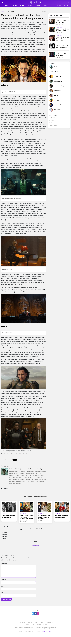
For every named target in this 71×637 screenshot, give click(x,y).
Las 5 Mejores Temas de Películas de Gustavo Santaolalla (44, 517)
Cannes (46, 620)
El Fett (55, 67)
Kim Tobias (56, 100)
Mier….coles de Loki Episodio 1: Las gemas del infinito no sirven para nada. (22, 16)
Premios (45, 5)
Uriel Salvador (57, 76)
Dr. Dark (51, 123)
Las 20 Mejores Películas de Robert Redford (62, 38)
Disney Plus (10, 454)
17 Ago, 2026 (58, 57)
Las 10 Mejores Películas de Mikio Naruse (8, 516)
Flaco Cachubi (57, 110)
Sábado (5, 534)
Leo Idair (56, 95)
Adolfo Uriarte (53, 117)
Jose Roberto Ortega (59, 86)
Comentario (4, 563)
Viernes (5, 532)
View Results (35, 545)
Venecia (36, 622)
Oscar (27, 624)
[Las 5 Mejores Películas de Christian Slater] (62, 507)
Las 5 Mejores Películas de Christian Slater (61, 516)
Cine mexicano (6, 5)
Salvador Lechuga (58, 105)
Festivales (37, 5)
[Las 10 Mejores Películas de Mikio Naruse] (9, 507)
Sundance (22, 622)
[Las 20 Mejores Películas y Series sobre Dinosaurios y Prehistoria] (26, 507)
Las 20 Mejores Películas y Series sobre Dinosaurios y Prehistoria (26, 517)
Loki (15, 454)
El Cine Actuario (11, 11)
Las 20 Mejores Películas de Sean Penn (62, 54)
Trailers (59, 5)
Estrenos (30, 5)
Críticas (22, 5)
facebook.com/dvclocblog (36, 469)
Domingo (5, 536)
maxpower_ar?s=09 (25, 469)
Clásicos (15, 5)
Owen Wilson (19, 454)
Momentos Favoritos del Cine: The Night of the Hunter (62, 47)
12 (62, 24)
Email (2, 586)
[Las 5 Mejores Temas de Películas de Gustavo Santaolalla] (44, 507)
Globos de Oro (49, 622)
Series (52, 5)
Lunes (4, 538)
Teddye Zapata (53, 125)
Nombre (3, 579)
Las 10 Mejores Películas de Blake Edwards (62, 21)
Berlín (40, 620)
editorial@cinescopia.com (46, 631)
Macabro (53, 620)
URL (2, 592)
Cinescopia (56, 71)
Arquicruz (51, 120)
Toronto (30, 622)
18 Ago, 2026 (58, 40)
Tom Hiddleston (27, 454)
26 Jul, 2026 (58, 24)
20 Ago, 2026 (22, 520)
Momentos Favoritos (61, 43)
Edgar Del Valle (57, 90)
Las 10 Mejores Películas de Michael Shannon (62, 29)
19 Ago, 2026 (40, 520)
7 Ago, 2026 (58, 32)
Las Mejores (59, 19)
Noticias (66, 5)
